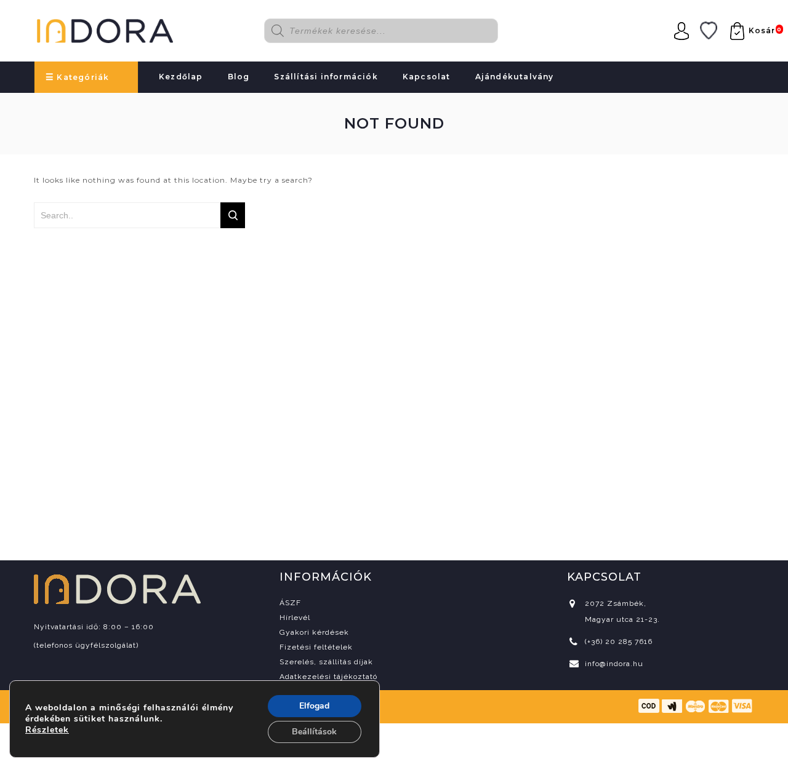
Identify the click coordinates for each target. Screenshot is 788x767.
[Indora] (105, 29)
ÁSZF (290, 602)
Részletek (47, 730)
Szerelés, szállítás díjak (326, 662)
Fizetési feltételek (316, 647)
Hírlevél (294, 617)
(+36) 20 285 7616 (619, 641)
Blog (239, 76)
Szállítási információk (325, 76)
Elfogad (314, 706)
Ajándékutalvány (514, 76)
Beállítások (314, 731)
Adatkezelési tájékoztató (328, 676)
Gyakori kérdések (314, 632)
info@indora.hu (614, 663)
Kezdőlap (181, 76)
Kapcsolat (427, 76)
